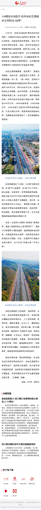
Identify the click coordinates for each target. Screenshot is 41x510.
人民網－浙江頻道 (30, 27)
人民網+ (14, 483)
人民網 (2, 9)
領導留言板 (31, 483)
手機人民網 (23, 483)
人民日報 (5, 483)
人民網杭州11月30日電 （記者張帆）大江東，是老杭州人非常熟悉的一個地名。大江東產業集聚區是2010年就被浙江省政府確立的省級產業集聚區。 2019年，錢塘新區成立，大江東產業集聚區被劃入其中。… (20, 453)
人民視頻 (5, 496)
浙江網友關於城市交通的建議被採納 (18, 444)
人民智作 (14, 496)
